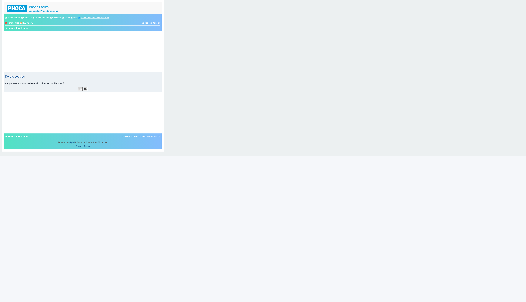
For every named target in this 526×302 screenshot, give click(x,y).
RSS (24, 23)
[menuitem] (30, 23)
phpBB (72, 142)
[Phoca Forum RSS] (21, 23)
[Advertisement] (83, 51)
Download (56, 17)
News (67, 17)
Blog (75, 17)
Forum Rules (13, 23)
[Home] (17, 8)
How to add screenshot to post (95, 17)
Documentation (42, 17)
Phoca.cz (27, 17)
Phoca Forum (14, 17)
